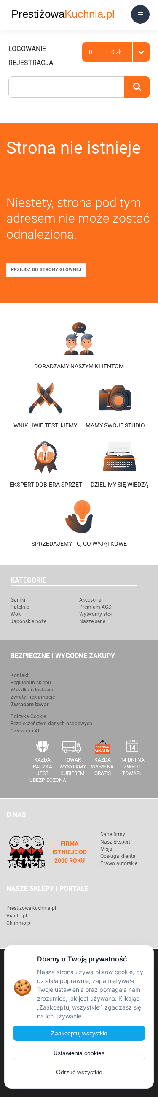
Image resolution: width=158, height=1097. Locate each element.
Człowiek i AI (25, 731)
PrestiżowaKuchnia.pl (31, 908)
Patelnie (20, 607)
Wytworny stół (95, 614)
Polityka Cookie (28, 716)
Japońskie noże (28, 621)
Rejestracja (30, 63)
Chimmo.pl (19, 923)
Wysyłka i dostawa (32, 690)
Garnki (18, 600)
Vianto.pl (16, 916)
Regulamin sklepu (31, 683)
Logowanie (27, 49)
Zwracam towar (30, 704)
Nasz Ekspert (115, 842)
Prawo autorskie (118, 863)
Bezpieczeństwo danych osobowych (51, 724)
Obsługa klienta (118, 856)
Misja (106, 849)
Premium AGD (95, 607)
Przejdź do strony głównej (46, 269)
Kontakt (20, 675)
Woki (16, 614)
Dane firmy (112, 834)
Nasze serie (92, 621)
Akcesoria (90, 600)
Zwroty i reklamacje (33, 697)
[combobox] (66, 87)
